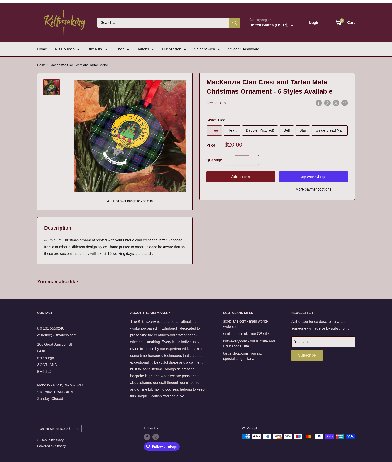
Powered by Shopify (51, 446)
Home (42, 49)
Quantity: (214, 160)
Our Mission (171, 49)
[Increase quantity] (254, 160)
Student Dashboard (243, 49)
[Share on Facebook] (319, 102)
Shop (120, 49)
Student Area (204, 49)
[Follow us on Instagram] (155, 437)
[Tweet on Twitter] (336, 102)
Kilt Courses (65, 49)
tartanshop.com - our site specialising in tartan (243, 356)
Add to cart (240, 177)
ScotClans (216, 103)
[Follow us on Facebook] (147, 437)
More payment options (313, 189)
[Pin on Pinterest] (327, 102)
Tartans (143, 49)
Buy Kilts (95, 49)
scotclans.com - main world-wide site (245, 323)
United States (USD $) (55, 428)
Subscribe (307, 355)
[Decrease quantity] (230, 160)
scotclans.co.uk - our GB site (246, 334)
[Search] (234, 23)
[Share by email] (344, 102)
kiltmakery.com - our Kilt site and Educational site (249, 343)
